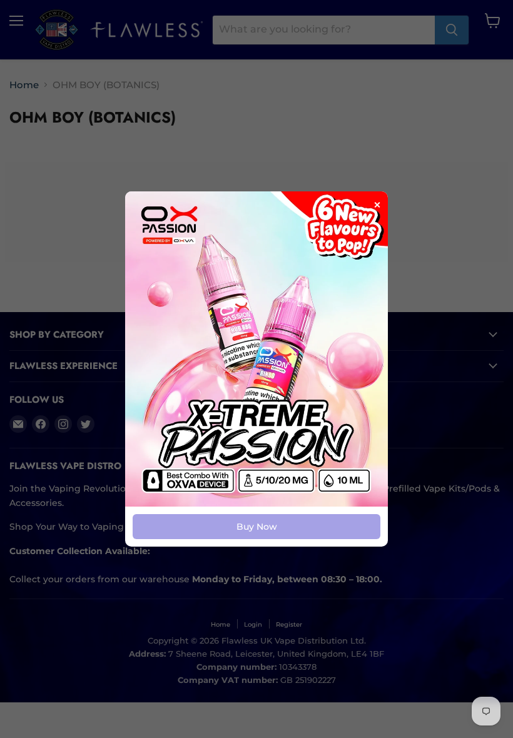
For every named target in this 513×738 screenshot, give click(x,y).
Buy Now (256, 526)
